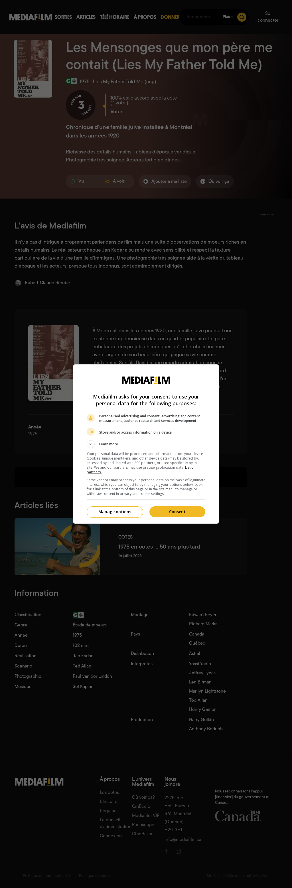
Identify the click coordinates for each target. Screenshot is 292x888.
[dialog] (146, 444)
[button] (146, 444)
